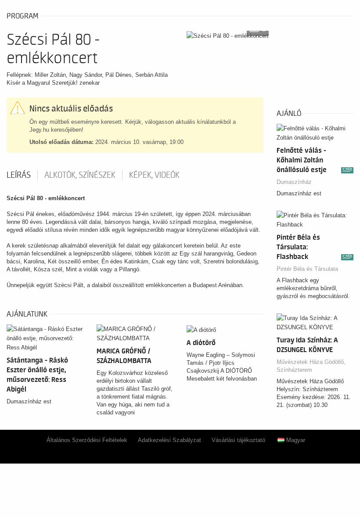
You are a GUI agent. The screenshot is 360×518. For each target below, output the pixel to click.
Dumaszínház (294, 182)
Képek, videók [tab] (154, 175)
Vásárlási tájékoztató (238, 440)
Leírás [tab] (19, 175)
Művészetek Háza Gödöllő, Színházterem (311, 366)
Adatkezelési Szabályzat (169, 440)
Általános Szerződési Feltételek (87, 440)
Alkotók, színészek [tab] (79, 175)
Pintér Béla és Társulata (307, 269)
